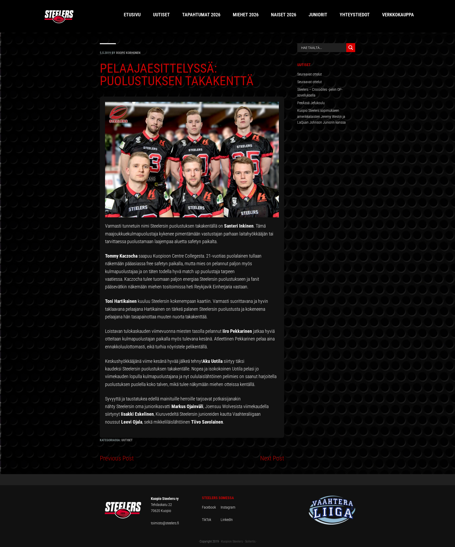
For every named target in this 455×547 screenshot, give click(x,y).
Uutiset (127, 440)
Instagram (228, 507)
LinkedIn (227, 520)
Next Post (272, 458)
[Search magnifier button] (350, 47)
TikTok (211, 520)
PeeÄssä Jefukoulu (311, 103)
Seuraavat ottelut (309, 74)
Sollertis (250, 541)
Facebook (211, 507)
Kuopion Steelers (232, 541)
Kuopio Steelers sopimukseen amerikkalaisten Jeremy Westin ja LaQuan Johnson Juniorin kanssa (321, 116)
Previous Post (117, 458)
